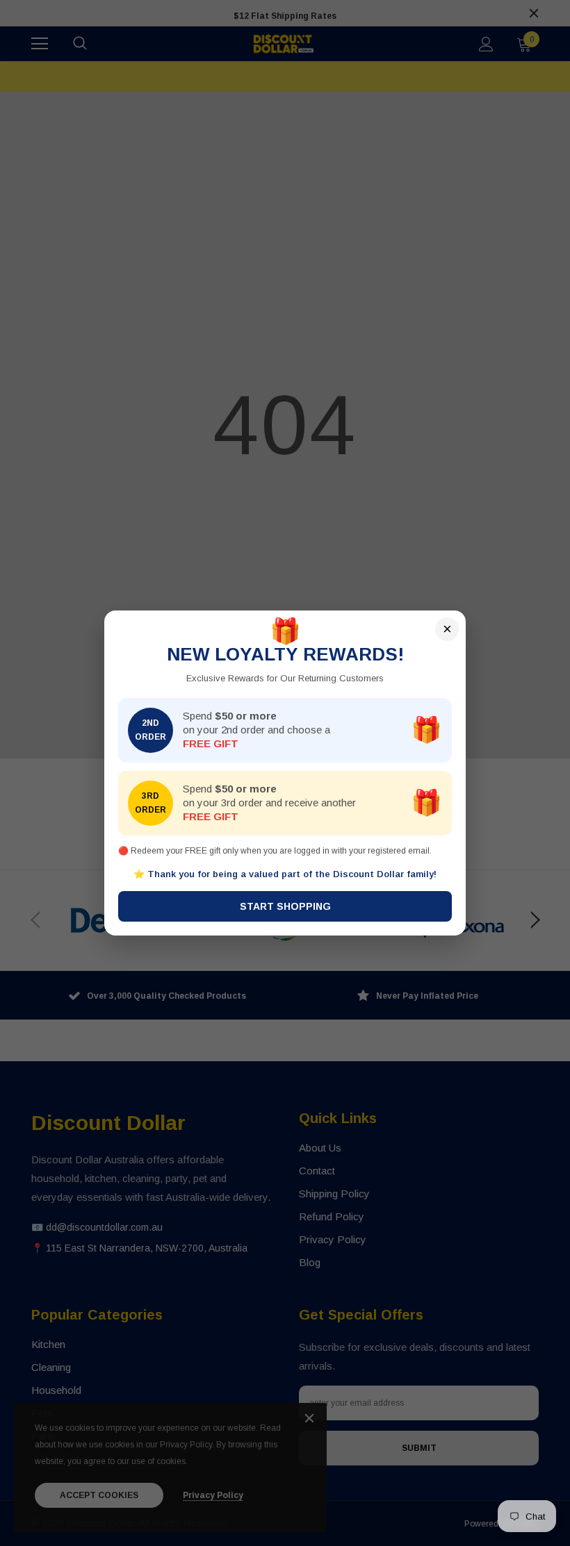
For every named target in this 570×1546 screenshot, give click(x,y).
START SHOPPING (285, 906)
